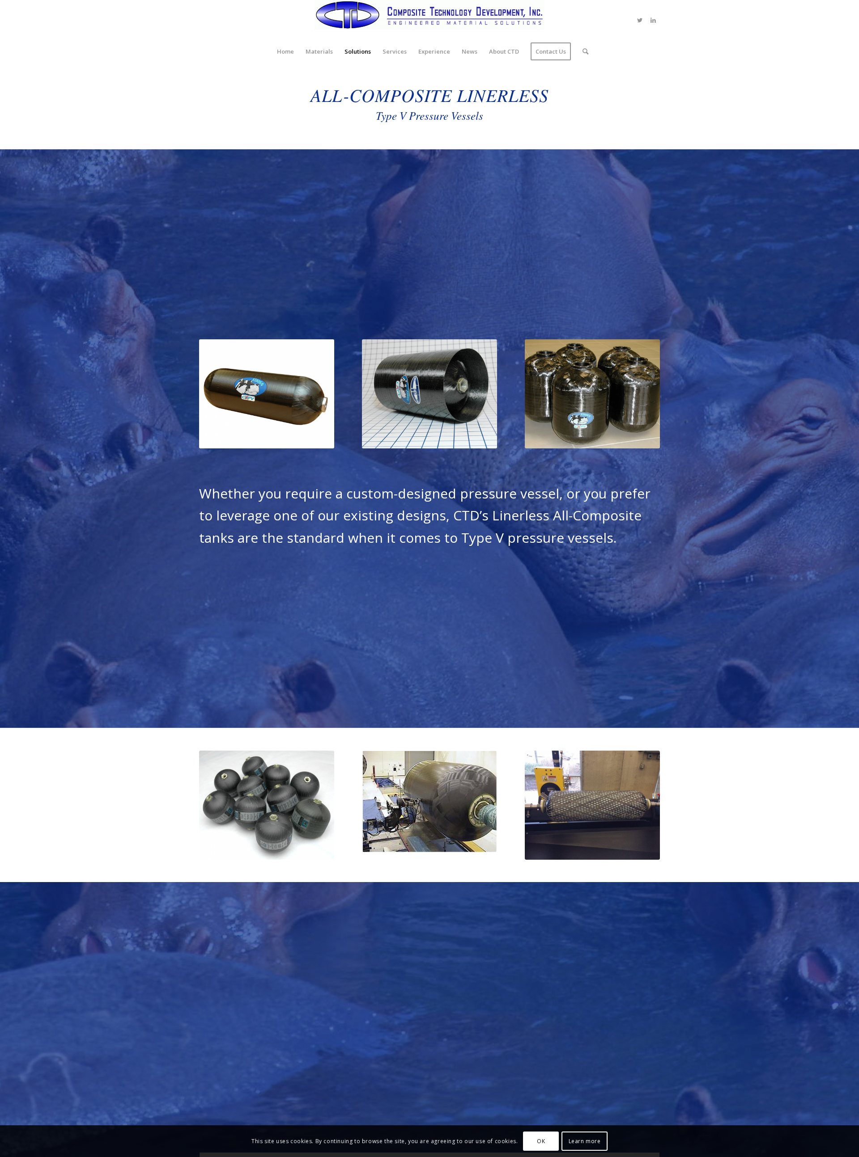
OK (541, 1141)
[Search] (582, 51)
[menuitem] (285, 51)
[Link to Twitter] (639, 20)
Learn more (585, 1141)
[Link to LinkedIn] (653, 20)
